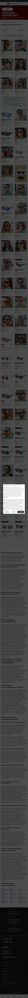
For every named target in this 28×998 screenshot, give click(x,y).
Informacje (6, 497)
